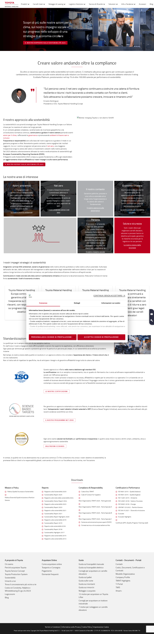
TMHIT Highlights (123, 580)
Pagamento (47, 570)
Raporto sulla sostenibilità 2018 (55, 526)
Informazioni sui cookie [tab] (110, 303)
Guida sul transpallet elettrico (91, 567)
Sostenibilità (10, 577)
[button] (151, 313)
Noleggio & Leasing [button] (56, 4)
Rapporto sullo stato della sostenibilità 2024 (59, 498)
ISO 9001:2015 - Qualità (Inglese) (129, 495)
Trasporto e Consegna (51, 567)
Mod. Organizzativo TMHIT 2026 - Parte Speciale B (95, 513)
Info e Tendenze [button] (127, 4)
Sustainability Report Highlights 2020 (56, 517)
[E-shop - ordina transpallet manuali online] (11, 4)
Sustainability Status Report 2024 (55, 501)
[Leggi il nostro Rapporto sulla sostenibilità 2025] (77, 29)
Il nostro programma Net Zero (59, 420)
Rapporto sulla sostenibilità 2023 (55, 504)
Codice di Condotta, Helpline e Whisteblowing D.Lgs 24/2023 (18, 589)
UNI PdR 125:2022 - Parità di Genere (130, 507)
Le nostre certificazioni (56, 391)
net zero (50, 146)
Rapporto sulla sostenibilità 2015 (55, 536)
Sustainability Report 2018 (53, 529)
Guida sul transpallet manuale (91, 564)
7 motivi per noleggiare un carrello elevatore (93, 608)
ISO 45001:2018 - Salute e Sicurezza (130, 501)
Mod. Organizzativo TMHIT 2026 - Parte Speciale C (95, 519)
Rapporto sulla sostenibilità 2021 (55, 510)
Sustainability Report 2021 (53, 513)
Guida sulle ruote (86, 580)
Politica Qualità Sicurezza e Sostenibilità (20, 491)
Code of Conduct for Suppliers (91, 495)
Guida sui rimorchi (86, 587)
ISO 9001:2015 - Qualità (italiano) (129, 491)
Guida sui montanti (87, 584)
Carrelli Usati (38, 4)
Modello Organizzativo (125, 574)
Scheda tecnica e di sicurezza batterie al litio (95, 525)
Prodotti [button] (24, 4)
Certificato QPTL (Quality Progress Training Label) (132, 523)
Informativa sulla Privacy (71, 627)
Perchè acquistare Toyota (15, 567)
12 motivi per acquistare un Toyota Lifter (93, 595)
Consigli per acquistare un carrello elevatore (93, 572)
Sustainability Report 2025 (53, 495)
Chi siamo (9, 564)
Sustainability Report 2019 (53, 523)
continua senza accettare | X (109, 296)
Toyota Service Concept (15, 570)
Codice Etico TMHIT (87, 491)
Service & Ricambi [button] (96, 4)
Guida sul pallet (85, 577)
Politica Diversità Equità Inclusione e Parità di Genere (19, 498)
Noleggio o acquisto (87, 590)
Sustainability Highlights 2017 (54, 532)
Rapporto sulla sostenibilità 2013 (55, 539)
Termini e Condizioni (52, 627)
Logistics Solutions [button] (76, 4)
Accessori (142, 4)
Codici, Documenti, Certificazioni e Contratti (130, 569)
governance (33, 135)
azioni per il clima (9, 135)
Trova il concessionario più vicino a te (20, 584)
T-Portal (119, 584)
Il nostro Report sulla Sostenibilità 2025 (24, 164)
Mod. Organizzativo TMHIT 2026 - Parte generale (95, 501)
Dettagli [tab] (77, 303)
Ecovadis (121, 513)
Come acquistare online (52, 564)
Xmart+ (119, 590)
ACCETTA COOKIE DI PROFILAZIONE (101, 337)
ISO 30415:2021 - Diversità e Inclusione (131, 510)
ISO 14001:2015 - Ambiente (127, 498)
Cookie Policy (87, 627)
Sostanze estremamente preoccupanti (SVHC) (96, 522)
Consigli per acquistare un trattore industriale (93, 602)
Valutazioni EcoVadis (54, 446)
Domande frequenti (50, 574)
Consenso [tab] (43, 303)
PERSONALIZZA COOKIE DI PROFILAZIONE (51, 337)
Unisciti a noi (10, 581)
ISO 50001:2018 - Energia (127, 504)
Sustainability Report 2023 (53, 507)
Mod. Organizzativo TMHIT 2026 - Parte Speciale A (95, 507)
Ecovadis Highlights (124, 517)
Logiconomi (10, 594)
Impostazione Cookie (101, 627)
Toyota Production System (16, 574)
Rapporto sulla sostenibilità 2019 (55, 520)
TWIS (118, 587)
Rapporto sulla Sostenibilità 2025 (55, 491)
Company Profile (123, 577)
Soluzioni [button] (112, 4)
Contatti (119, 564)
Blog (7, 597)
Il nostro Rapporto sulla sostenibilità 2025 (45, 43)
